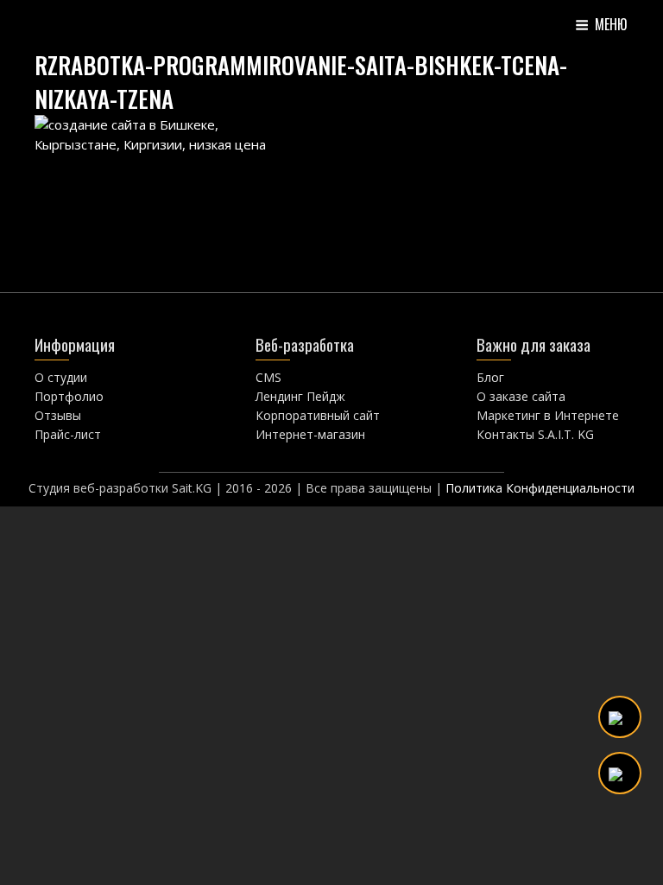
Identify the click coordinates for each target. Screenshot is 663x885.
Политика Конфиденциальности (540, 488)
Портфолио (69, 396)
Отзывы (58, 415)
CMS (268, 377)
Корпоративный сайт (318, 415)
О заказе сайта (521, 396)
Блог (490, 377)
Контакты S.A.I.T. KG (535, 434)
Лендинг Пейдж (300, 396)
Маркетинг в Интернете (548, 415)
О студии (61, 377)
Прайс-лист (68, 434)
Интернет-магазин (310, 434)
